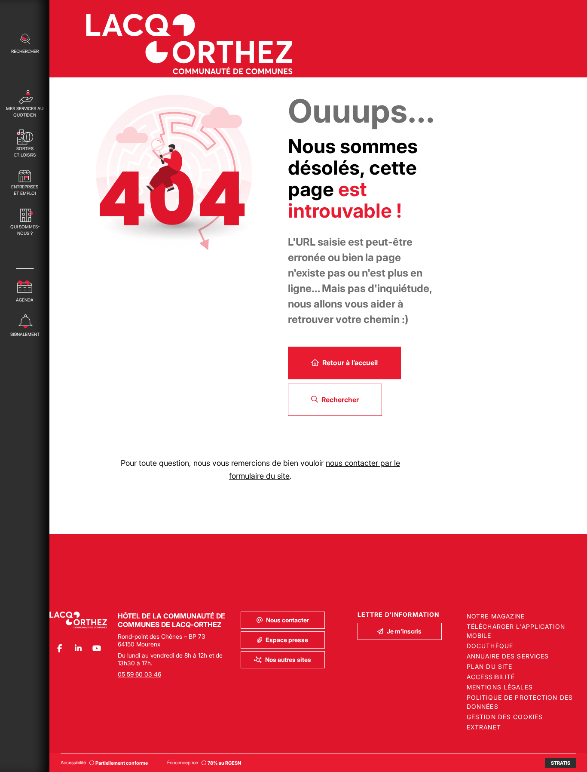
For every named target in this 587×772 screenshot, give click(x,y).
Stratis (560, 763)
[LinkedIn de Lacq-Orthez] (78, 648)
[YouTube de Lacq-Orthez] (96, 648)
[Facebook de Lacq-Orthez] (59, 648)
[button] (24, 42)
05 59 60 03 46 (139, 674)
